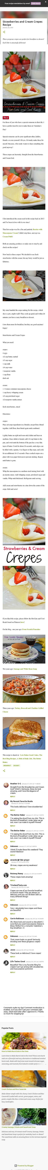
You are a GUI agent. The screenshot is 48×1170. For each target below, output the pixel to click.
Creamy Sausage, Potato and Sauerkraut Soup (18, 1127)
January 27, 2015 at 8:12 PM (20, 862)
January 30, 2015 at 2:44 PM (35, 961)
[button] (4, 32)
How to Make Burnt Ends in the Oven (15, 1051)
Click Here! (36, 3)
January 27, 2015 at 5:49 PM (28, 846)
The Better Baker (17, 815)
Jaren (12, 950)
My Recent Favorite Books (21, 801)
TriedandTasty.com (18, 885)
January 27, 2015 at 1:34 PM (35, 815)
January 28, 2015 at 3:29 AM (28, 905)
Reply (12, 796)
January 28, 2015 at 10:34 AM (34, 918)
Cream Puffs (7, 236)
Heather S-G (15, 784)
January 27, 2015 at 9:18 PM (33, 873)
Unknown (14, 846)
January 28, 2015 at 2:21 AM (20, 887)
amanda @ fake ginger (20, 860)
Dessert (16, 765)
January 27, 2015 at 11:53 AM (20, 803)
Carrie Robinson (17, 918)
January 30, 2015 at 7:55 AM (25, 950)
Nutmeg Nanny (16, 874)
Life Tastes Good (17, 961)
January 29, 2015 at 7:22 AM (28, 936)
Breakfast (7, 765)
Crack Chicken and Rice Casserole (14, 1089)
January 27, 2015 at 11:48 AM (31, 784)
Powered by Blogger (25, 1166)
